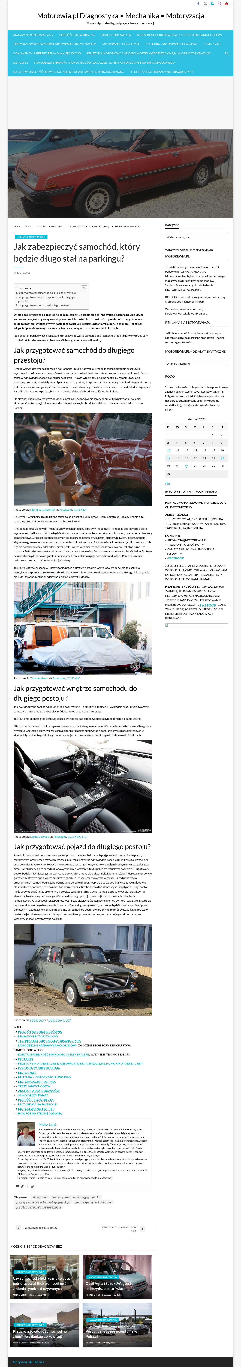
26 (186, 466)
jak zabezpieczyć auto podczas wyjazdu (38, 1206)
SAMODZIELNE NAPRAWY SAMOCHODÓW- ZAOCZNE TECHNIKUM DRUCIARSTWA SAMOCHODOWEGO (104, 62)
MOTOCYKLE (212, 44)
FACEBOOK (176, 558)
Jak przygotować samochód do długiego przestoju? (47, 292)
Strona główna (22, 226)
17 (168, 458)
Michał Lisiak (20, 1294)
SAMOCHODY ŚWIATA (116, 34)
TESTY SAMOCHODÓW (34, 1086)
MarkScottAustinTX (42, 509)
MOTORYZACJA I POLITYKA (121, 44)
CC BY (67, 1019)
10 (168, 450)
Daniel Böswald (39, 836)
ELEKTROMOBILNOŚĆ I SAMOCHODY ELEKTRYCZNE (53, 1054)
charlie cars (37, 1019)
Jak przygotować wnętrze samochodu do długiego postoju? (46, 299)
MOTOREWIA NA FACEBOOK (37, 1104)
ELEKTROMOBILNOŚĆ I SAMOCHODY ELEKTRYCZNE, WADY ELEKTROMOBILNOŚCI (69, 71)
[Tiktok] (22, 1186)
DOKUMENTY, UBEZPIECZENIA (39, 1068)
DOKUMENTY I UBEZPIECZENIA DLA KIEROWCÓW (47, 53)
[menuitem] (33, 34)
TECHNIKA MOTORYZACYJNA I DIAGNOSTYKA (162, 71)
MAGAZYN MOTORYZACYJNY (33, 34)
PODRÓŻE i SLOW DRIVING (77, 34)
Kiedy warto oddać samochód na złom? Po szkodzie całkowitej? (40, 1333)
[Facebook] (27, 1186)
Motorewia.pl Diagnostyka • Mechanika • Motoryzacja (120, 15)
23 (222, 458)
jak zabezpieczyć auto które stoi (94, 1202)
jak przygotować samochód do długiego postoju (43, 1202)
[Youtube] (17, 1186)
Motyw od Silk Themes (28, 1362)
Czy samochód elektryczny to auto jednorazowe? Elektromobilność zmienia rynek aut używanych (41, 1283)
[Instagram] (32, 1186)
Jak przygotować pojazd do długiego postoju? (44, 305)
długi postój (39, 1197)
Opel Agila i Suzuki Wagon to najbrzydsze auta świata (109, 1286)
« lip (167, 483)
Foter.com (66, 509)
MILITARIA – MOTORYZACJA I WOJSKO (172, 44)
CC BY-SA (80, 509)
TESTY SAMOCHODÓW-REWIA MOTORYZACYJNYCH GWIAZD (54, 44)
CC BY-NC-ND (77, 836)
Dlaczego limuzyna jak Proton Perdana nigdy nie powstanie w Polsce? (111, 1331)
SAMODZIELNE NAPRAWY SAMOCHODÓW (47, 1045)
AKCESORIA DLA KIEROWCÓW (39, 1090)
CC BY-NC (73, 678)
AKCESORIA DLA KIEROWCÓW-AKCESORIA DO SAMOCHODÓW (179, 34)
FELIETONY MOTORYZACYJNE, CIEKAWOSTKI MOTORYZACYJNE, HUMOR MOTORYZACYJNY (149, 53)
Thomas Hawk (39, 678)
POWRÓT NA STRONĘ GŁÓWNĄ (40, 1031)
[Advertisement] (120, 103)
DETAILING (20, 62)
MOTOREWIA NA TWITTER (36, 1108)
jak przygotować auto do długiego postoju (76, 1197)
